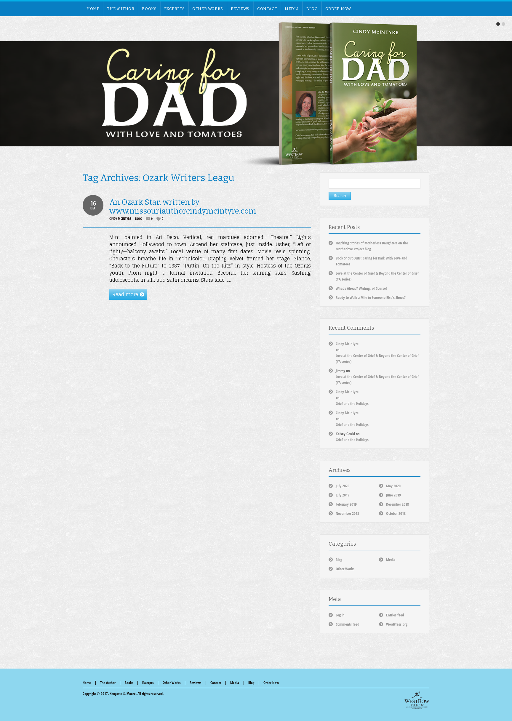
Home (87, 682)
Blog (138, 218)
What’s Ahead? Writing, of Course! (361, 288)
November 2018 (347, 513)
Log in (340, 615)
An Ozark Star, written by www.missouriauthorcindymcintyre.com (182, 207)
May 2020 (393, 485)
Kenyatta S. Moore (123, 693)
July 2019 (342, 495)
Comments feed (347, 624)
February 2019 (346, 504)
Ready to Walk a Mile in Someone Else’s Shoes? (371, 297)
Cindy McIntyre (120, 218)
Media (390, 559)
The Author (108, 682)
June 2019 (393, 495)
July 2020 (342, 485)
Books (129, 682)
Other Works (345, 568)
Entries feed (395, 615)
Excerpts (147, 682)
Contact (215, 682)
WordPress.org (396, 624)
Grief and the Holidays (352, 403)
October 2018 (396, 513)
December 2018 (397, 504)
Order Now (271, 682)
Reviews (195, 682)
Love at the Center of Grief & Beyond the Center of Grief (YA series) (377, 358)
